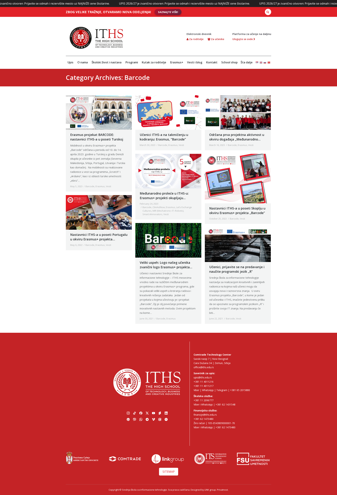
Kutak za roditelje (154, 62)
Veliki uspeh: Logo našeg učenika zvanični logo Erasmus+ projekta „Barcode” (165, 264)
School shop (229, 62)
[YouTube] (153, 413)
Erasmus (100, 186)
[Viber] (134, 419)
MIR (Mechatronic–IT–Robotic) (168, 210)
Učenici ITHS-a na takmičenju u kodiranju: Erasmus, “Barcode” (164, 137)
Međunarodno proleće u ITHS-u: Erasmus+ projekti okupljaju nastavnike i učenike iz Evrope (164, 195)
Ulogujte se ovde (242, 39)
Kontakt (211, 62)
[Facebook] (140, 413)
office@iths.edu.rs (204, 367)
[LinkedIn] (166, 413)
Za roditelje (196, 39)
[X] (147, 413)
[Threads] (159, 419)
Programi (131, 62)
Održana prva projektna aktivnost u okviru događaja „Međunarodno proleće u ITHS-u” (236, 137)
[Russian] (264, 61)
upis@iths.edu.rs (203, 377)
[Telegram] (147, 419)
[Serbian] (257, 61)
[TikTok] (134, 413)
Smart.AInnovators (152, 214)
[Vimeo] (153, 419)
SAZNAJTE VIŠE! (168, 12)
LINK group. (210, 489)
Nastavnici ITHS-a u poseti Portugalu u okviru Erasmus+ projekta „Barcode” (98, 236)
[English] (261, 61)
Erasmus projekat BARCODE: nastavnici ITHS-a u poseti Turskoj (96, 137)
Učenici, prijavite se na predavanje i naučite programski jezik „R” (237, 269)
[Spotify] (166, 419)
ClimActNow (159, 207)
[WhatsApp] (140, 419)
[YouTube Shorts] (159, 413)
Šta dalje (247, 62)
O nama (82, 62)
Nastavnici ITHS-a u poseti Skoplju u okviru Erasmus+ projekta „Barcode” (237, 210)
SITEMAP (169, 472)
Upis (70, 62)
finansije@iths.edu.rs (205, 414)
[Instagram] (128, 413)
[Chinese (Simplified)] (268, 61)
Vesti (108, 186)
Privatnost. (222, 489)
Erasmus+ (176, 62)
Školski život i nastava (106, 62)
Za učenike (217, 39)
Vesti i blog (194, 62)
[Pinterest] (128, 419)
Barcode (89, 186)
